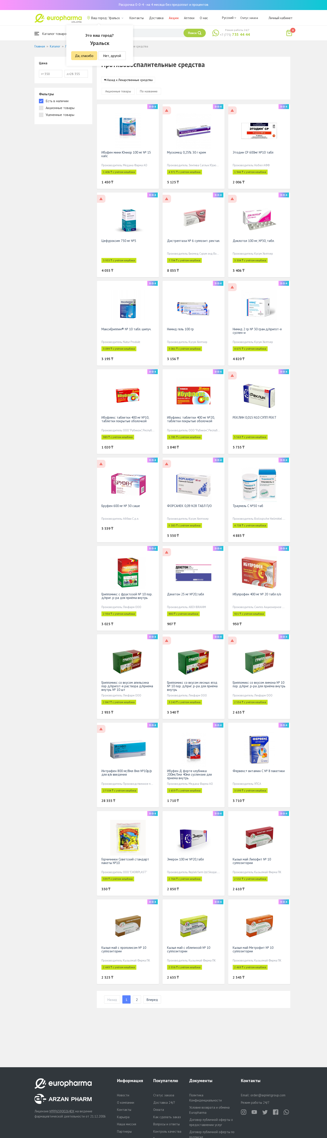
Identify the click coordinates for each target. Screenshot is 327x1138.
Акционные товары (118, 91)
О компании (125, 1102)
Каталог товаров (54, 33)
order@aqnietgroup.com (267, 1095)
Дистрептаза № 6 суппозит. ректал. (193, 241)
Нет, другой (112, 55)
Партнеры (124, 1131)
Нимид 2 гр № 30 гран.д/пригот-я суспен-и (257, 331)
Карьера (123, 1117)
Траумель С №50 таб (248, 506)
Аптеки (189, 18)
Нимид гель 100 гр (180, 329)
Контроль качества (167, 1131)
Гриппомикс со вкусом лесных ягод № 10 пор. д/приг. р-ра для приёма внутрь (192, 686)
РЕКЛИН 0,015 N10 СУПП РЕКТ (255, 417)
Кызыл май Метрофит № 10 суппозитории (253, 949)
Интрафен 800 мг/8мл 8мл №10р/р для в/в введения (126, 773)
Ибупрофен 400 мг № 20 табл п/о (257, 594)
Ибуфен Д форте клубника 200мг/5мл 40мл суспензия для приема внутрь (189, 774)
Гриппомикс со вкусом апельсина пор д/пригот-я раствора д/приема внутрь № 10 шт (127, 686)
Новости (123, 1095)
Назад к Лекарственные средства (130, 80)
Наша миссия (126, 1124)
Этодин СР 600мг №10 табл (253, 152)
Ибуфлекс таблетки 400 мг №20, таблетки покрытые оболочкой (190, 419)
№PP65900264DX (61, 1111)
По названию (148, 91)
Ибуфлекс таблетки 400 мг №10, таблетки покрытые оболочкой (125, 419)
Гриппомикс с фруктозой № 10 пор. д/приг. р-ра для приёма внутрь (126, 596)
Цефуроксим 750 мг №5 (118, 241)
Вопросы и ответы (166, 1124)
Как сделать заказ (167, 1117)
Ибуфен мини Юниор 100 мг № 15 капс (126, 154)
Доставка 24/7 (164, 1102)
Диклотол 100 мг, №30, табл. (254, 241)
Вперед (152, 999)
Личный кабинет (280, 18)
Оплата (158, 1110)
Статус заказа (249, 18)
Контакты (136, 18)
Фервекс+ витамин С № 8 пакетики (259, 771)
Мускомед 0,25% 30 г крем (186, 152)
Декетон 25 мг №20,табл (185, 594)
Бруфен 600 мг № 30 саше (120, 506)
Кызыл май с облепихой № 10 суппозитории (188, 949)
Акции (174, 18)
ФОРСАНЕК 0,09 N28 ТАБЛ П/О (189, 506)
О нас (204, 18)
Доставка (156, 18)
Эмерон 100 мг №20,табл (185, 859)
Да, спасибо (84, 55)
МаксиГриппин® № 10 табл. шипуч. (126, 329)
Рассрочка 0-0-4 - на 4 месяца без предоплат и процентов (163, 4)
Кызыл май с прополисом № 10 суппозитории (123, 949)
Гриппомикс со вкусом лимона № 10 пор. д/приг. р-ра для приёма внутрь (259, 684)
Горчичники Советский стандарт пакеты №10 (125, 861)
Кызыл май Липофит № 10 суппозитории (252, 861)
